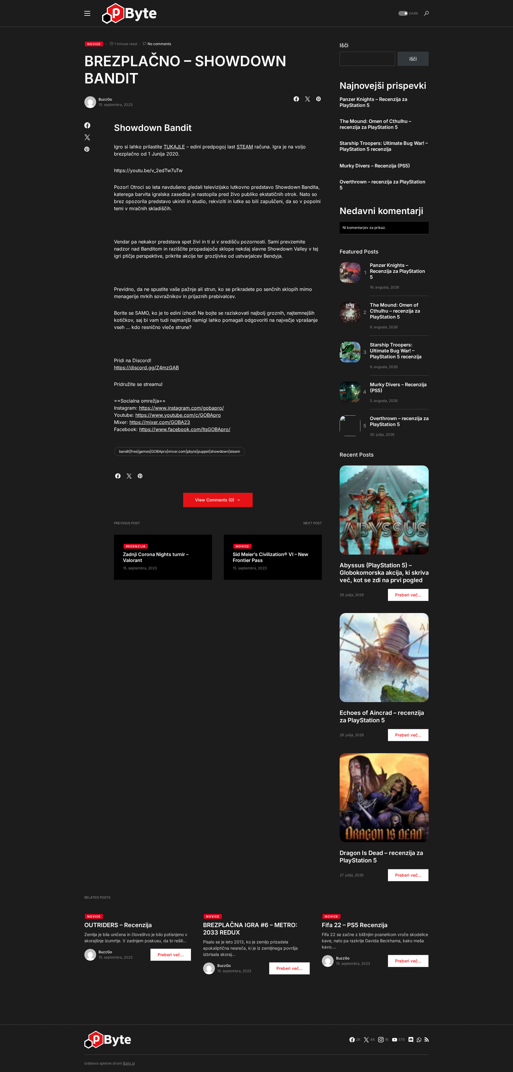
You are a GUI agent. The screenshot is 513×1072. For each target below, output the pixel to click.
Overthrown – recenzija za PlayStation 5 (382, 185)
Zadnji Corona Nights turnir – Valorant (156, 557)
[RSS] (427, 1039)
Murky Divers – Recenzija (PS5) (375, 166)
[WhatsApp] (419, 1039)
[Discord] (411, 1039)
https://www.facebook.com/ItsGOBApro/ (184, 429)
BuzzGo (105, 99)
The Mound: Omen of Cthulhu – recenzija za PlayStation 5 (375, 124)
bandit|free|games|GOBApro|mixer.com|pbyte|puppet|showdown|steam (179, 451)
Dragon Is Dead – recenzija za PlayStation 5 (381, 856)
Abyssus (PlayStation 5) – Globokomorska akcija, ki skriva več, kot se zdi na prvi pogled (384, 573)
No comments (159, 44)
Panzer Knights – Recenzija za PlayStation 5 (373, 102)
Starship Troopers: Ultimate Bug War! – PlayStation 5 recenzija (384, 146)
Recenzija (135, 546)
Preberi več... (408, 594)
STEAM (245, 147)
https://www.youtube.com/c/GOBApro (178, 415)
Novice (94, 44)
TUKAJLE (174, 147)
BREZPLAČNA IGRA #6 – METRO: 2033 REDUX (250, 928)
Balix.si (129, 1063)
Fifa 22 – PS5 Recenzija (354, 925)
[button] (87, 13)
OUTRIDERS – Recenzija (118, 925)
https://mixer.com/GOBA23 (159, 422)
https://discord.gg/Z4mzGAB (146, 367)
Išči (344, 45)
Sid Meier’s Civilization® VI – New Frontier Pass (270, 557)
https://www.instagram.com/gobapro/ (181, 408)
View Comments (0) (214, 499)
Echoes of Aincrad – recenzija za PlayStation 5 (382, 716)
